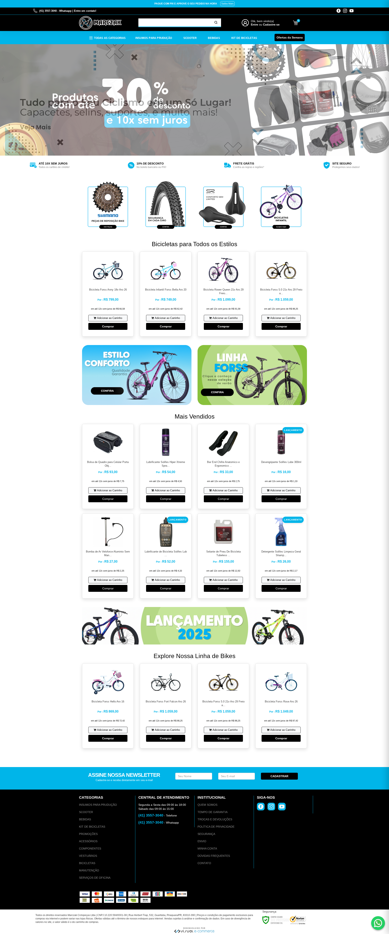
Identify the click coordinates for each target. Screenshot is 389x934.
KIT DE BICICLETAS (92, 826)
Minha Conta (207, 848)
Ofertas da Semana (290, 37)
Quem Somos (207, 804)
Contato (204, 863)
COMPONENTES (90, 848)
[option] (48, 165)
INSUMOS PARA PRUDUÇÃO (98, 804)
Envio (202, 841)
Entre (254, 24)
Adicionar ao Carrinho (109, 318)
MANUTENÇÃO (89, 870)
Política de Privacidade (216, 826)
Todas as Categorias (110, 38)
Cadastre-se (271, 24)
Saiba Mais (227, 3)
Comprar (108, 326)
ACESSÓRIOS (88, 841)
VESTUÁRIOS (88, 855)
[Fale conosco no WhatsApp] (378, 923)
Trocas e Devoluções (215, 819)
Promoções (88, 834)
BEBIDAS (85, 819)
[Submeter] (216, 22)
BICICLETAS (87, 863)
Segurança (206, 834)
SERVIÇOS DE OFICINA (94, 877)
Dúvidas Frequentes (214, 855)
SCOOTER (86, 812)
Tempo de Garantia (213, 812)
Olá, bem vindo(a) (262, 21)
